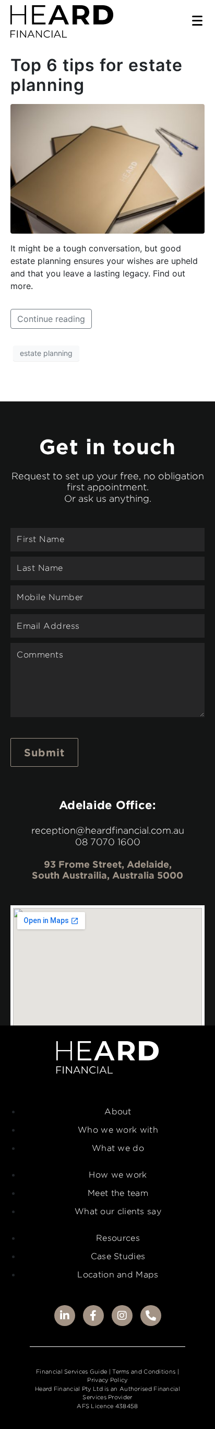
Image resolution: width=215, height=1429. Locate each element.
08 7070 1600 (107, 842)
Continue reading (51, 319)
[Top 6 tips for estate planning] (107, 168)
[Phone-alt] (150, 1315)
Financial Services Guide (71, 1371)
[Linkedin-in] (64, 1315)
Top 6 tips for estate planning (96, 75)
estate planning (46, 353)
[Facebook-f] (93, 1315)
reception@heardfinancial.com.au (107, 830)
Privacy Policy (107, 1380)
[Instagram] (122, 1315)
